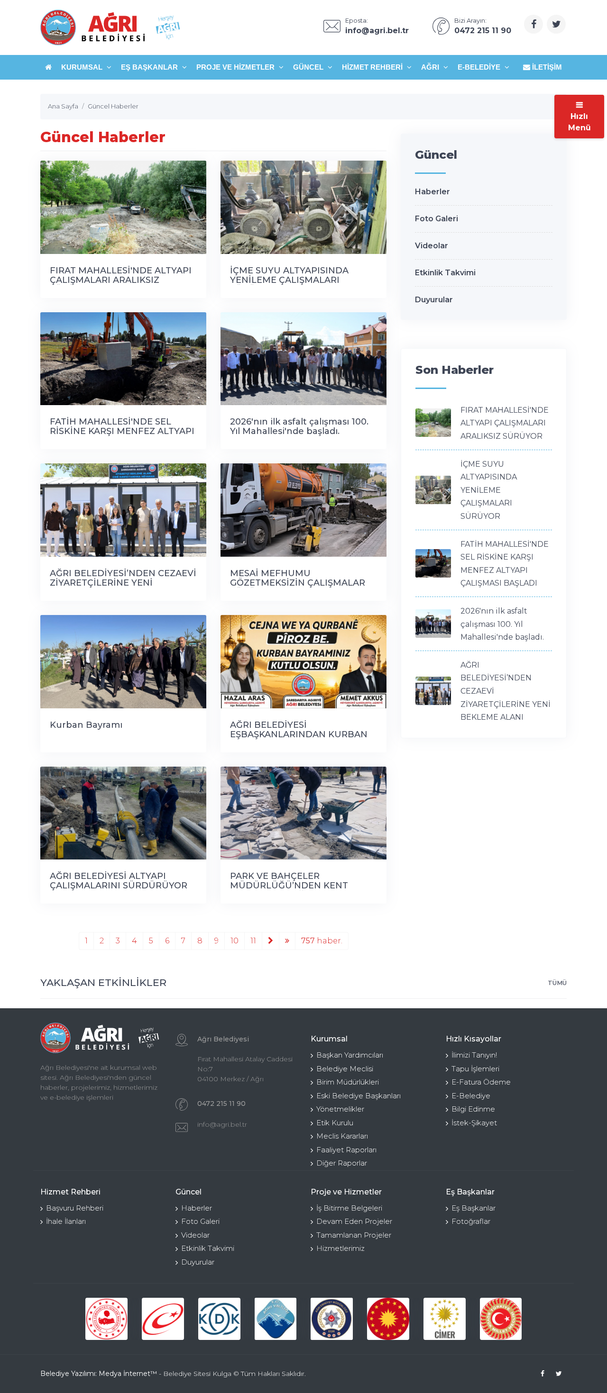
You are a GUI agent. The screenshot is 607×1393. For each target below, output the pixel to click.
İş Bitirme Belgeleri (349, 1207)
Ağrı (431, 67)
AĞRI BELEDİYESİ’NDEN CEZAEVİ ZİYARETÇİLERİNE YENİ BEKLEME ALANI (123, 582)
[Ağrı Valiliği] (276, 1319)
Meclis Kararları (342, 1135)
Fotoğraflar (470, 1221)
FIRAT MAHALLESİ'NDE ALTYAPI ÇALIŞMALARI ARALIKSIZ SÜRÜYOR (121, 280)
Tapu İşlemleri (475, 1068)
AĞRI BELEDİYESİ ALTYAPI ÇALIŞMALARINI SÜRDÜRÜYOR (118, 881)
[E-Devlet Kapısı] (163, 1319)
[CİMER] (444, 1319)
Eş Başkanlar (150, 67)
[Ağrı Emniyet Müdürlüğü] (332, 1319)
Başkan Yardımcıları (349, 1054)
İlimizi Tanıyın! (474, 1054)
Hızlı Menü (579, 122)
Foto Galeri (436, 218)
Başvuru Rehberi (74, 1207)
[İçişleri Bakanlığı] (106, 1319)
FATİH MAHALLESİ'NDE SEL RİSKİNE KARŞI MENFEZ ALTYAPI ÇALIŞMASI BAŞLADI (122, 431)
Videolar (431, 245)
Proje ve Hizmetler (236, 67)
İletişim (546, 67)
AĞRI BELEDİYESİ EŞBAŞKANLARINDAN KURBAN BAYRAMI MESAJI (299, 734)
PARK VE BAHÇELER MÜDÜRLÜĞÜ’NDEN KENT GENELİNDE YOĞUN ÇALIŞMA (295, 885)
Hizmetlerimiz (340, 1248)
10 (234, 940)
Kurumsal (82, 67)
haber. (321, 940)
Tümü (557, 982)
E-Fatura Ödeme (481, 1081)
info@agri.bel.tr (222, 1124)
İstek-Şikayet (474, 1122)
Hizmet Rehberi (373, 67)
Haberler (432, 191)
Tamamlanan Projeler (353, 1234)
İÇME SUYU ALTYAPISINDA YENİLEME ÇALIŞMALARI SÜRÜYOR (289, 280)
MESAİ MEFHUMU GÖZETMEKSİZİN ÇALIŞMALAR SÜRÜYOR (297, 582)
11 (253, 940)
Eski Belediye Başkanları (358, 1095)
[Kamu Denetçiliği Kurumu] (219, 1319)
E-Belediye (480, 67)
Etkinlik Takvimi (445, 272)
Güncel (309, 67)
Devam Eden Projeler (354, 1221)
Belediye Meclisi (344, 1068)
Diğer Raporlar (341, 1162)
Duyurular (434, 299)
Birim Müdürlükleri (347, 1081)
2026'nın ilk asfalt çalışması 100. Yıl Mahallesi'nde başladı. (299, 426)
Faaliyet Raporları (346, 1149)
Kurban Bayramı (86, 725)
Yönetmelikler (340, 1108)
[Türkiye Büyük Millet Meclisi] (501, 1319)
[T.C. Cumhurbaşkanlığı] (388, 1319)
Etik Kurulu (334, 1122)
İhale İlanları (66, 1221)
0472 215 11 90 (221, 1103)
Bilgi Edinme (473, 1108)
